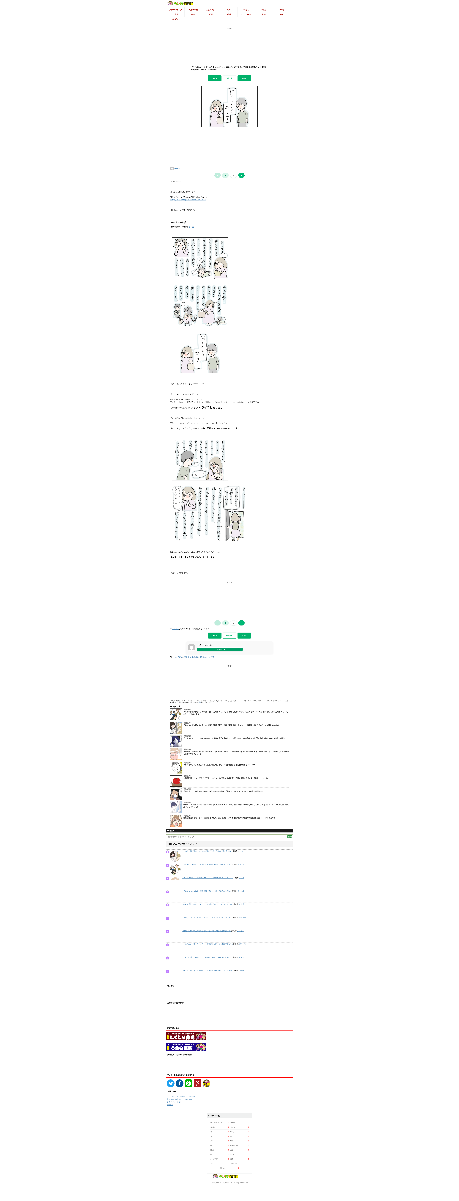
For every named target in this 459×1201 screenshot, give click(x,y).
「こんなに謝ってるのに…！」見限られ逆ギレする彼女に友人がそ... (207, 957)
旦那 (264, 14)
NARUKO (178, 168)
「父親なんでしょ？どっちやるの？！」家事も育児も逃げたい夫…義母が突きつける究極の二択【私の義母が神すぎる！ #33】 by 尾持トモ (235, 738)
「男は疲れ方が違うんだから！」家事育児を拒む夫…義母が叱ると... (207, 944)
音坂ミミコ (242, 864)
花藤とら (242, 971)
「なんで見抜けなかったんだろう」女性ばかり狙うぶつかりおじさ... (207, 904)
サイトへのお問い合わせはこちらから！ (182, 1096)
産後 (189, 657)
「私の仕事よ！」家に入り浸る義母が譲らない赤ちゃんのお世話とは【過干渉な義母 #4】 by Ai (219, 765)
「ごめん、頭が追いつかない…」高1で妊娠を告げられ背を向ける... (207, 851)
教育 (211, 1154)
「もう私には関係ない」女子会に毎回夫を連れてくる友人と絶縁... (206, 864)
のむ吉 (241, 904)
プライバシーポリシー (175, 1102)
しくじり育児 (246, 14)
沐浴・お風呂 (234, 1145)
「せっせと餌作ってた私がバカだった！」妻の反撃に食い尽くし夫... (207, 878)
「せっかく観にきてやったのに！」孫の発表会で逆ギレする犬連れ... (207, 971)
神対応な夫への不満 (206, 657)
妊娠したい (211, 9)
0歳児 (264, 9)
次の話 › (244, 78)
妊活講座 (233, 1123)
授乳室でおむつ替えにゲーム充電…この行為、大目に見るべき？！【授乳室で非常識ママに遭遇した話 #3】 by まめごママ (229, 818)
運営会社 (170, 1105)
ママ (174, 657)
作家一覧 (229, 78)
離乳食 (212, 1150)
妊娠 (228, 9)
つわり (232, 1132)
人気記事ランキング (216, 1123)
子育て (246, 9)
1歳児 (281, 9)
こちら (199, 702)
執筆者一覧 (193, 9)
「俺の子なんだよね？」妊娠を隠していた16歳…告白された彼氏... (206, 891)
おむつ (212, 1145)
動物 (281, 14)
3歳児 (193, 14)
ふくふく (241, 851)
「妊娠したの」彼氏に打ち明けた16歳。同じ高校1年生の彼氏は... (206, 931)
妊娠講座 (212, 1127)
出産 (211, 1136)
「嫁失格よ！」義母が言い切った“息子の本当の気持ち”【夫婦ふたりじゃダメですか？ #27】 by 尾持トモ (223, 791)
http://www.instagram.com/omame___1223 (188, 200)
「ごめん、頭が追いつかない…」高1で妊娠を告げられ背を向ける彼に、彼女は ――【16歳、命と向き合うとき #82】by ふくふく (232, 725)
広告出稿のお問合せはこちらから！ (180, 1099)
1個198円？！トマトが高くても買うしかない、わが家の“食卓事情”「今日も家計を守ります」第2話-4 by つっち (225, 778)
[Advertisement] (229, 45)
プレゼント (175, 19)
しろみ (241, 878)
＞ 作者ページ (220, 649)
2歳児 (175, 14)
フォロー (175, 629)
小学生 (228, 14)
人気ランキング (175, 9)
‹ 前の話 (215, 78)
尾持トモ (242, 917)
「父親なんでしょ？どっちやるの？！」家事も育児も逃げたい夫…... (207, 917)
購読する (172, 831)
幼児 (211, 14)
